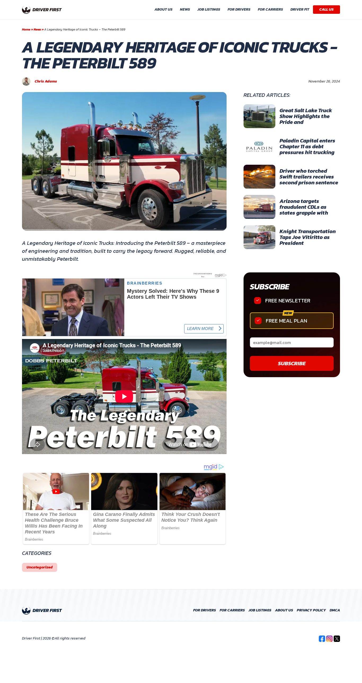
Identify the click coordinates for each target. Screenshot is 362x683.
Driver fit (299, 9)
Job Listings (208, 9)
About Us (163, 9)
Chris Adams (46, 81)
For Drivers (239, 9)
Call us (326, 9)
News (185, 9)
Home (26, 29)
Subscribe (269, 286)
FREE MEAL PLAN (286, 321)
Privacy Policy (311, 610)
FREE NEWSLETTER (287, 300)
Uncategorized (40, 567)
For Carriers (270, 9)
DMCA (335, 610)
